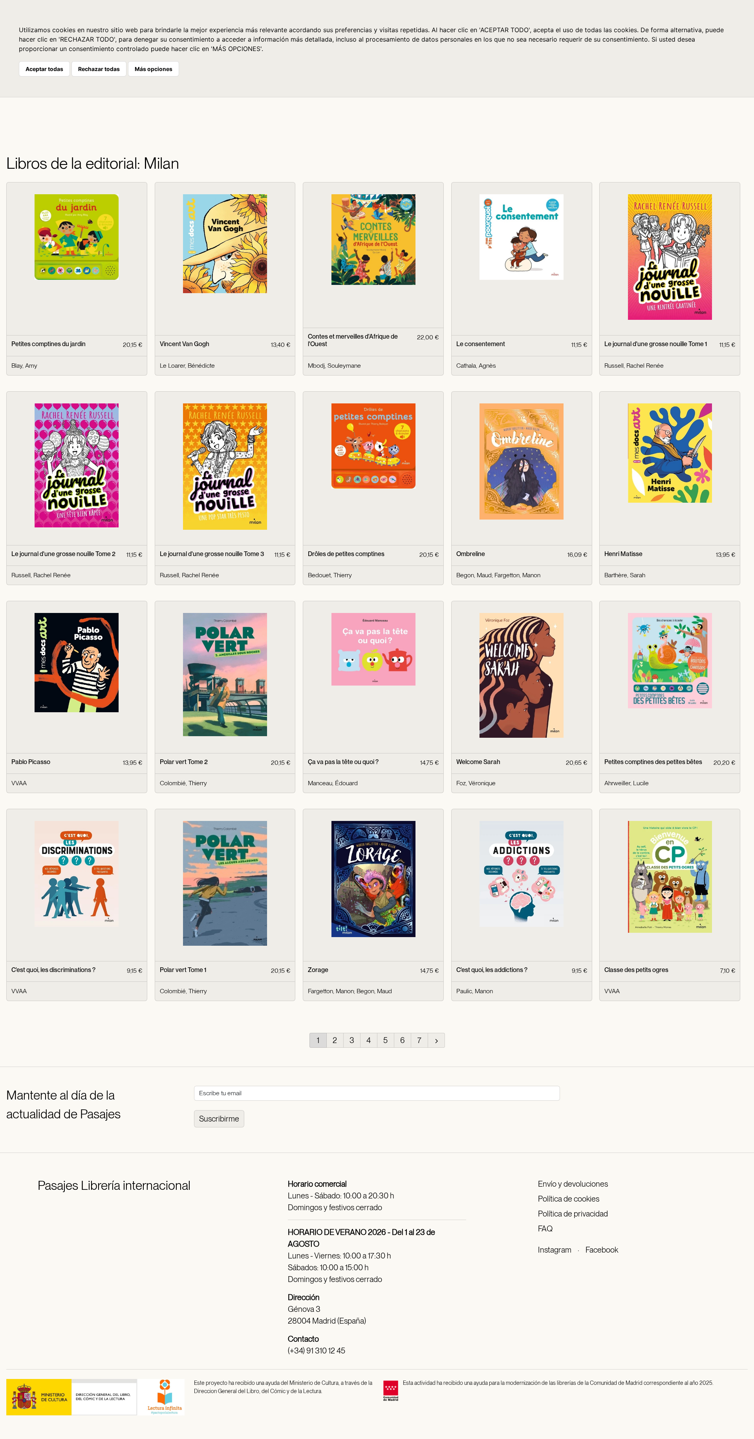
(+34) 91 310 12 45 (316, 1350)
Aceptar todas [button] (44, 69)
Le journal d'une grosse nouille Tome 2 (63, 554)
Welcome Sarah (478, 762)
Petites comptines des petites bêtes (653, 762)
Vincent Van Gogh (184, 344)
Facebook (602, 1250)
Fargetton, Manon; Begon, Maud (350, 991)
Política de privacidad (573, 1213)
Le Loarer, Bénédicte (187, 365)
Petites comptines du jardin (48, 344)
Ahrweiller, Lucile (626, 783)
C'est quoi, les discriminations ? (53, 970)
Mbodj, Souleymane (334, 365)
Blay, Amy (24, 365)
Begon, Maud (474, 575)
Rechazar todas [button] (99, 69)
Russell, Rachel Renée (634, 365)
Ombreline (470, 554)
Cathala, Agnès (476, 365)
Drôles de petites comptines (346, 554)
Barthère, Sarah (624, 575)
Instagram (554, 1250)
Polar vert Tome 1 (183, 970)
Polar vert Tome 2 (184, 762)
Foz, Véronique (476, 783)
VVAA (19, 783)
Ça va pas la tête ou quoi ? (343, 762)
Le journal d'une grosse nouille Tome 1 (655, 344)
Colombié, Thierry (183, 783)
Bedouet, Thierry (330, 575)
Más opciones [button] (153, 69)
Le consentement (480, 344)
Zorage (318, 970)
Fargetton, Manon (517, 575)
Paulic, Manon (474, 991)
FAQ (545, 1228)
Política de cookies (568, 1199)
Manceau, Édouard (333, 783)
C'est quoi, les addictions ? (491, 970)
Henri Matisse (623, 554)
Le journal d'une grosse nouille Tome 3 (212, 554)
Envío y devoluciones (573, 1184)
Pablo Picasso (30, 762)
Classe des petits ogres (636, 970)
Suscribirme (219, 1118)
